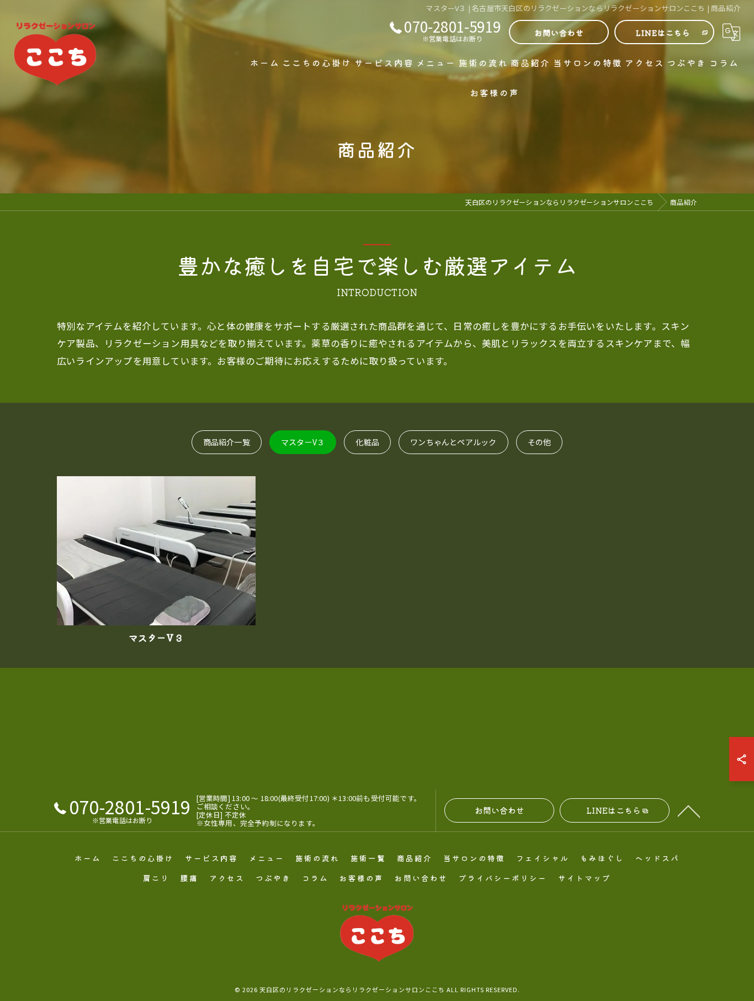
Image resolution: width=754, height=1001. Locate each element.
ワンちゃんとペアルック (453, 441)
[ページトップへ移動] (689, 810)
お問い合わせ (559, 32)
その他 (539, 441)
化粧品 (367, 441)
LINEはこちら (663, 32)
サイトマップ (584, 877)
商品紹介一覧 (226, 441)
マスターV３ (303, 441)
